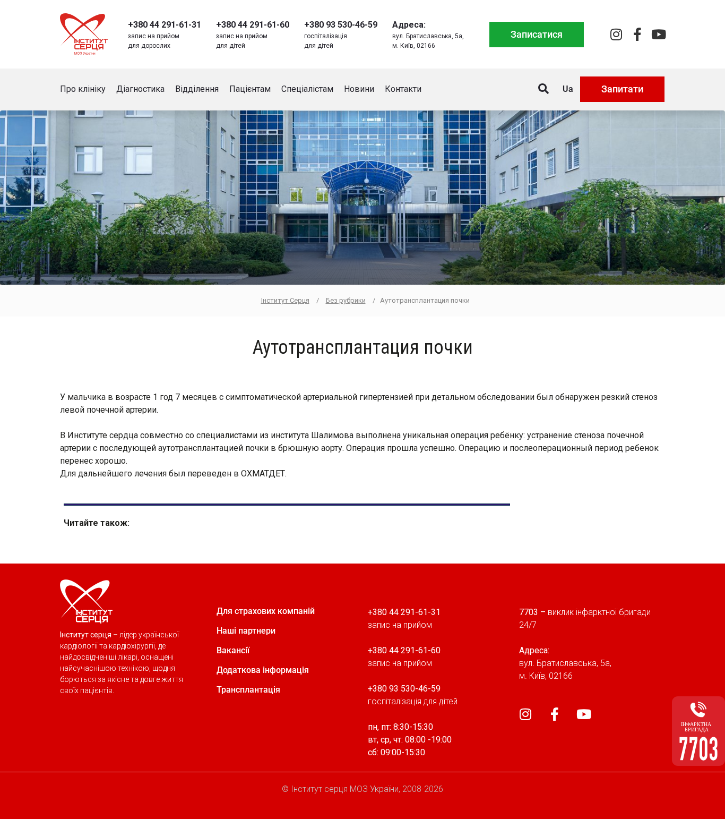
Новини (359, 89)
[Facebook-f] (637, 34)
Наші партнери (246, 631)
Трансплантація (248, 690)
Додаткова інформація (263, 670)
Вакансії (233, 650)
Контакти (403, 89)
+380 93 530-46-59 (340, 25)
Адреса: (409, 25)
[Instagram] (616, 34)
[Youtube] (658, 34)
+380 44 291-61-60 (252, 25)
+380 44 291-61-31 (164, 25)
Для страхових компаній (266, 611)
